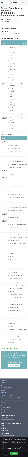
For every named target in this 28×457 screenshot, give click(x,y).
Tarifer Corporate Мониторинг (7, 419)
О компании (4, 380)
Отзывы (3, 390)
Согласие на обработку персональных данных (11, 397)
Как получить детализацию (7, 411)
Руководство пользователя (7, 404)
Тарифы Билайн (4, 427)
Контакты (3, 392)
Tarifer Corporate (4, 417)
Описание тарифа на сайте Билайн (9, 348)
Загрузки (3, 409)
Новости (3, 382)
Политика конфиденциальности (14, 450)
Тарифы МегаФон (5, 430)
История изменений (5, 407)
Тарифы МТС (3, 425)
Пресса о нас (4, 385)
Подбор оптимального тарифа (7, 435)
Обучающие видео (5, 405)
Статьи (2, 384)
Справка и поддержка (6, 395)
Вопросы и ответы (5, 412)
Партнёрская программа (6, 387)
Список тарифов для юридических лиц (9, 420)
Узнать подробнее (14, 365)
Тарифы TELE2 (4, 428)
